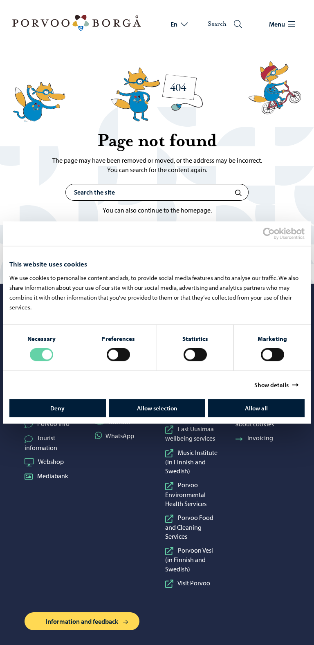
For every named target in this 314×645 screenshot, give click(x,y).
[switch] (118, 354)
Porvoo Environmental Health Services (185, 494)
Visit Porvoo (193, 583)
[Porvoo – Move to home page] (76, 23)
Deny (57, 408)
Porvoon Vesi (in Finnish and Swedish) (189, 559)
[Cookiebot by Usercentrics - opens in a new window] (276, 234)
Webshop (51, 461)
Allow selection (157, 408)
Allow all (256, 408)
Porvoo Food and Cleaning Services (189, 526)
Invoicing (260, 438)
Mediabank (52, 476)
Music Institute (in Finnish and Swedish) (191, 461)
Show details (271, 385)
